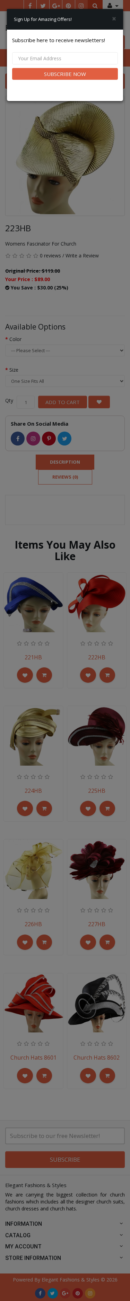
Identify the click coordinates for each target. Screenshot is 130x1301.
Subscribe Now (65, 73)
